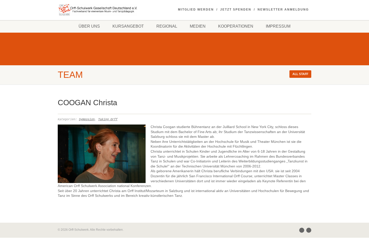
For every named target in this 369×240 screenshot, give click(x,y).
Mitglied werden (196, 9)
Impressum (278, 26)
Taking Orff (107, 119)
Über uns (89, 26)
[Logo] (97, 10)
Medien (198, 26)
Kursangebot (128, 26)
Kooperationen (235, 26)
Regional (166, 26)
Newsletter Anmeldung (283, 9)
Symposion (87, 119)
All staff (300, 74)
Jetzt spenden (235, 9)
